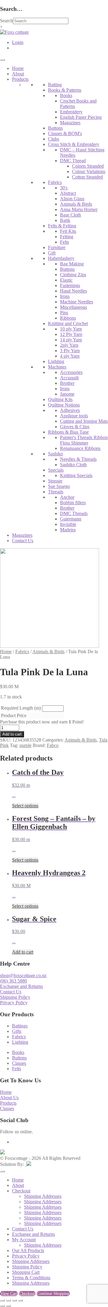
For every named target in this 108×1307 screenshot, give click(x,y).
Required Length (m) (21, 707)
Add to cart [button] (22, 951)
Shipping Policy (15, 997)
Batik (65, 220)
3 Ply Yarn (70, 350)
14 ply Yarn (71, 339)
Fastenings (70, 285)
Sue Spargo (59, 486)
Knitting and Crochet (68, 323)
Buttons (55, 128)
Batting (55, 84)
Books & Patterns (64, 90)
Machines (57, 366)
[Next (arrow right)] (8, 1306)
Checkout (21, 1190)
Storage (55, 480)
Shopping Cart (26, 1272)
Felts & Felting (62, 225)
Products (20, 79)
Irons (65, 296)
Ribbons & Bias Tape (68, 432)
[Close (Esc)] (20, 1300)
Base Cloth (70, 214)
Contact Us (22, 540)
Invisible (68, 524)
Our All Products (28, 1250)
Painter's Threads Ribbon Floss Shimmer (84, 440)
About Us (9, 1097)
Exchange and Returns (21, 986)
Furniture (56, 247)
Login (17, 42)
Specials (56, 470)
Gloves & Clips (74, 426)
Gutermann (70, 518)
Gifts (16, 1031)
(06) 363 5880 (13, 980)
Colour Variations (88, 171)
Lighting (56, 361)
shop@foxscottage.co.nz (23, 975)
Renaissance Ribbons (80, 448)
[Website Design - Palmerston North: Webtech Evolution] (28, 1164)
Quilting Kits (60, 399)
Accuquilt (69, 377)
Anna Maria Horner (79, 209)
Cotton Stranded (87, 176)
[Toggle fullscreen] (8, 1300)
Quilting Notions (64, 404)
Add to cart (12, 734)
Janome (67, 394)
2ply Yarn (69, 345)
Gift (52, 252)
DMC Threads (74, 513)
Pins (64, 312)
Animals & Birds (76, 204)
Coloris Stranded (88, 166)
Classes (19, 1063)
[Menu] (2, 60)
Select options (25, 805)
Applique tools (74, 415)
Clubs (53, 138)
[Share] (14, 1300)
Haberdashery (61, 258)
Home (18, 68)
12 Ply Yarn (71, 334)
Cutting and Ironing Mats (84, 421)
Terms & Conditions (31, 1277)
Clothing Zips (73, 274)
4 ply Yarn (70, 356)
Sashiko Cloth (73, 464)
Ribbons (68, 318)
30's (64, 187)
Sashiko (55, 453)
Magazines (70, 122)
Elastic (66, 280)
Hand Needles (73, 290)
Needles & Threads (78, 459)
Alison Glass (72, 198)
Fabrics (55, 182)
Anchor (67, 497)
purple (26, 745)
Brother (67, 383)
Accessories (71, 372)
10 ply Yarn (71, 328)
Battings (20, 1025)
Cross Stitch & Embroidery (73, 144)
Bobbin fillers (73, 502)
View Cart (8, 1293)
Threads (55, 491)
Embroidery (71, 111)
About (18, 73)
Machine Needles (76, 301)
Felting (66, 236)
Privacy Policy (14, 1002)
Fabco (52, 745)
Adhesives (70, 410)
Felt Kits (68, 231)
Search (6, 20)
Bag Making (72, 263)
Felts (64, 242)
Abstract (68, 193)
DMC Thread (73, 160)
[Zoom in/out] (2, 1300)
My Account (24, 1239)
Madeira (68, 529)
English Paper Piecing (81, 117)
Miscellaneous (73, 307)
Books (66, 95)
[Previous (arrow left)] (2, 1306)
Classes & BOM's (65, 133)
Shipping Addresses (43, 1196)
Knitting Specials (76, 475)
